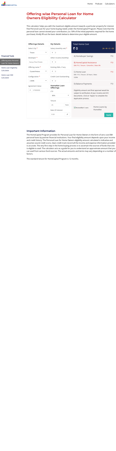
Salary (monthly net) (58, 48)
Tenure (53, 101)
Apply (108, 115)
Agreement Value (34, 86)
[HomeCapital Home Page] (9, 3)
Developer (32, 58)
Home (90, 3)
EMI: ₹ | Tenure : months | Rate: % (87, 65)
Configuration (33, 76)
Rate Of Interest (57, 110)
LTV (52, 91)
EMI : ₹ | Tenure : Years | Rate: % (85, 76)
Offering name (33, 67)
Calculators (110, 3)
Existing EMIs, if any (58, 67)
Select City (32, 48)
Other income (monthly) (60, 58)
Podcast (98, 3)
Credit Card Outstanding (60, 76)
